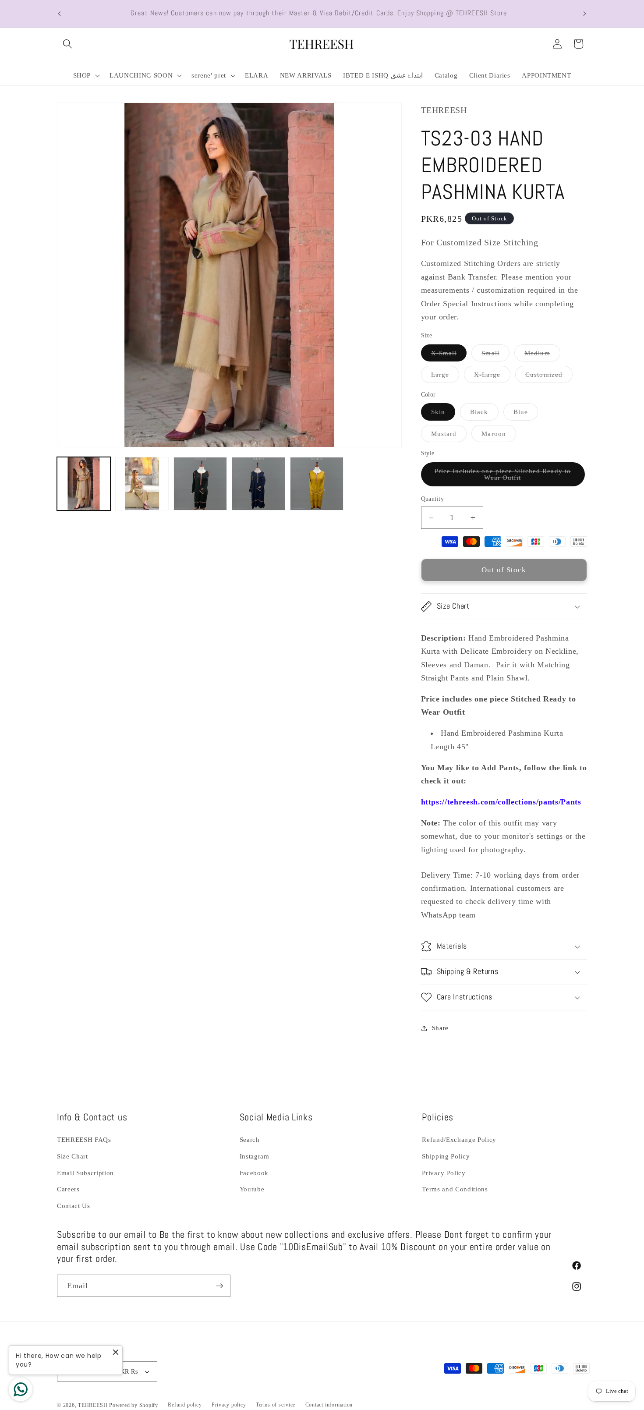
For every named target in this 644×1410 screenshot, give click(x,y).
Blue (525, 413)
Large (445, 376)
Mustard (449, 435)
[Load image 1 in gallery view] (83, 483)
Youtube (252, 1189)
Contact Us (73, 1205)
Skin (443, 413)
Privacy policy (229, 1405)
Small (495, 355)
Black (484, 413)
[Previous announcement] (59, 13)
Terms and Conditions (455, 1189)
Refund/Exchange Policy (459, 1140)
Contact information (329, 1405)
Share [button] (440, 1027)
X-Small (449, 355)
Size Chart (72, 1156)
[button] (67, 43)
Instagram (254, 1156)
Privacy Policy (443, 1172)
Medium (542, 355)
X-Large (492, 376)
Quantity (432, 499)
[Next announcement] (584, 13)
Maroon (498, 435)
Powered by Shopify (133, 1405)
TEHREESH (92, 1405)
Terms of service (275, 1405)
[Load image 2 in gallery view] (142, 483)
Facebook (254, 1172)
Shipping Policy (446, 1156)
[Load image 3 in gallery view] (200, 483)
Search (250, 1140)
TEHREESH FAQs (84, 1140)
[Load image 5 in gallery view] (316, 483)
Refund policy (185, 1405)
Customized (549, 376)
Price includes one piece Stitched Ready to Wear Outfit (503, 476)
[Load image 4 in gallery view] (258, 483)
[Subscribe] (219, 1286)
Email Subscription (85, 1172)
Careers (68, 1189)
